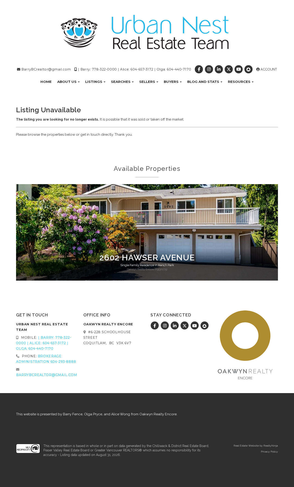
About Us (67, 81)
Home (46, 81)
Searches (121, 81)
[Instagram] (209, 69)
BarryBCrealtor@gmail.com (45, 69)
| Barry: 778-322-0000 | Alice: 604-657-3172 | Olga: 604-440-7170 (134, 69)
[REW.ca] (249, 69)
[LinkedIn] (219, 69)
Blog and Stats (203, 81)
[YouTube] (239, 69)
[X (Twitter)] (229, 69)
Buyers (171, 81)
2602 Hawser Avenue (147, 257)
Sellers (147, 81)
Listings (94, 81)
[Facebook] (199, 69)
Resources (239, 81)
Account (268, 69)
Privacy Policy (269, 451)
